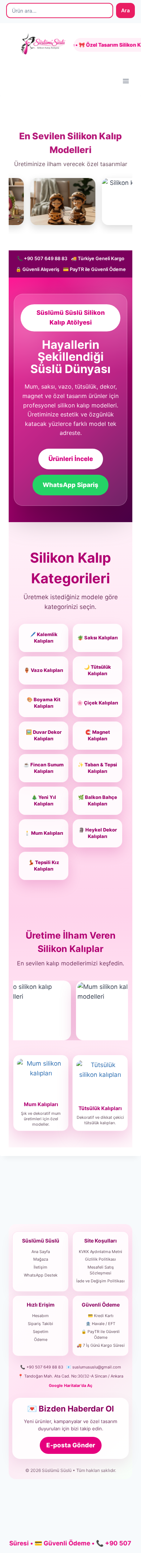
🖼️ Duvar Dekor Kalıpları (43, 735)
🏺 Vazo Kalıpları (43, 670)
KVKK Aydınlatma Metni (100, 1251)
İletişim (40, 1267)
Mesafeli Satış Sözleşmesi (100, 1270)
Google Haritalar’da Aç (70, 1385)
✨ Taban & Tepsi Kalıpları (97, 768)
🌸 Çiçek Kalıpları (97, 703)
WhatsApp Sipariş (70, 484)
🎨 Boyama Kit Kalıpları (43, 703)
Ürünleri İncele (70, 458)
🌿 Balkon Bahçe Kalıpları (97, 800)
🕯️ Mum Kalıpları (43, 833)
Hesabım (40, 1315)
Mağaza (40, 1259)
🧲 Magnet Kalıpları (97, 735)
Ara (125, 10)
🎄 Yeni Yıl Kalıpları (43, 800)
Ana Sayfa (40, 1251)
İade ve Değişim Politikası (100, 1280)
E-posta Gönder (70, 1445)
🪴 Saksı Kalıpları (97, 637)
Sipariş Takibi (40, 1323)
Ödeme (40, 1339)
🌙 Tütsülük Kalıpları (97, 670)
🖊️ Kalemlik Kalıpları (43, 637)
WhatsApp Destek (40, 1275)
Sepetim (40, 1331)
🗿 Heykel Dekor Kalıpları (97, 833)
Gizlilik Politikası (100, 1259)
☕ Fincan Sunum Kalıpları (44, 768)
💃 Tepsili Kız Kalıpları (43, 865)
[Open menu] (125, 80)
